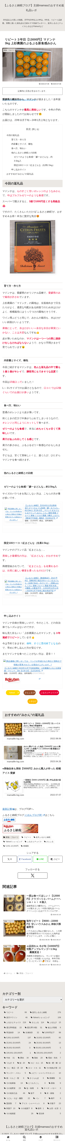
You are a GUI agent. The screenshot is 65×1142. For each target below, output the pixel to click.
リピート (27, 837)
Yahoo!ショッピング (14, 842)
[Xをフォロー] (32, 875)
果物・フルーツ (12, 837)
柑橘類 (26, 846)
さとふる (29, 693)
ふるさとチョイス (48, 693)
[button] (55, 859)
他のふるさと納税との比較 (24, 152)
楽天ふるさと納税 (43, 837)
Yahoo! (12, 693)
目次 (28, 129)
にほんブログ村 (33, 815)
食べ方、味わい (18, 148)
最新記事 (7, 809)
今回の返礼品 (12, 135)
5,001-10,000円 (12, 846)
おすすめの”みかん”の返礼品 (19, 174)
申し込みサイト (18, 169)
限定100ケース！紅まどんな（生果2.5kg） (34, 165)
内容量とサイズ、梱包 (21, 144)
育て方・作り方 (18, 139)
